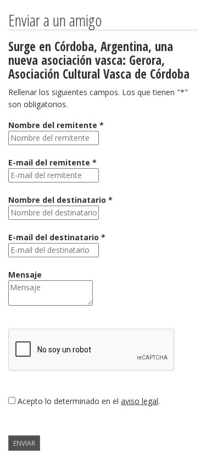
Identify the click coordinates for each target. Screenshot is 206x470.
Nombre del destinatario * (60, 200)
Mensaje (25, 274)
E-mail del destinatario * (56, 237)
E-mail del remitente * (52, 162)
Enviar (24, 443)
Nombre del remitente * (56, 125)
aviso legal (139, 401)
